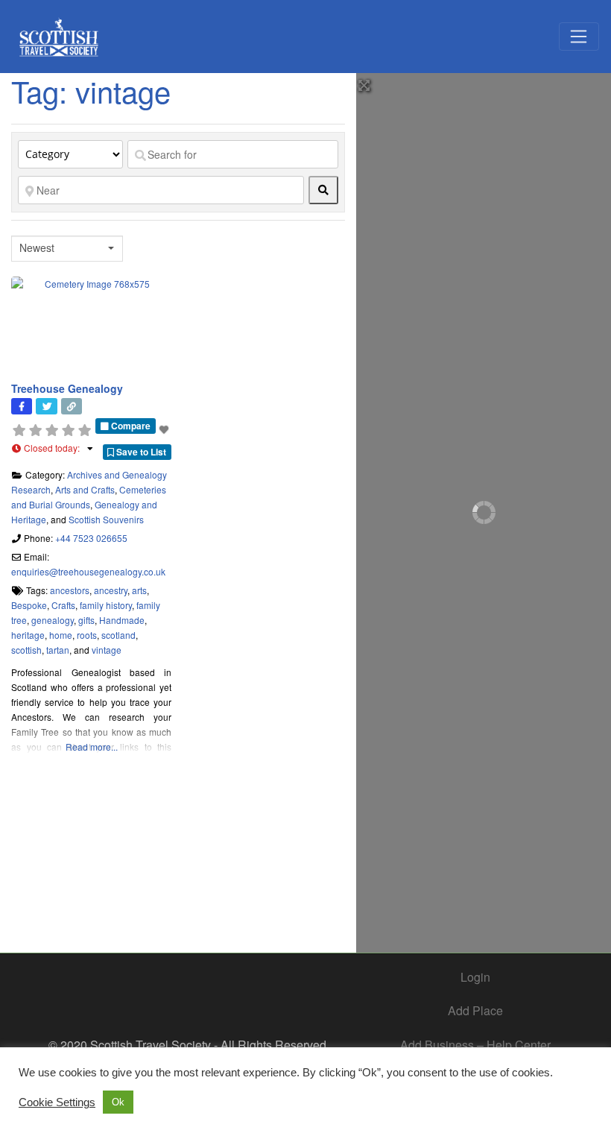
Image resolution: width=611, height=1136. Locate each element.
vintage (106, 649)
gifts (86, 619)
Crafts (63, 605)
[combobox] (67, 249)
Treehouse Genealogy (67, 388)
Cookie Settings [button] (57, 1102)
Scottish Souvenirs (106, 519)
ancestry (110, 590)
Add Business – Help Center (475, 1044)
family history (106, 605)
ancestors (69, 590)
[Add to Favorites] (165, 429)
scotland (118, 634)
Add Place (475, 1010)
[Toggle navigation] (579, 36)
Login (475, 976)
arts (139, 590)
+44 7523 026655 (91, 537)
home (60, 634)
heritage (28, 634)
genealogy (52, 619)
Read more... (92, 746)
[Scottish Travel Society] (59, 34)
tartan (57, 649)
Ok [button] (118, 1102)
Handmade (122, 619)
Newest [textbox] (36, 248)
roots (87, 634)
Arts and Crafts (85, 489)
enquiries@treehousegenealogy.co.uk (88, 571)
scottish (26, 649)
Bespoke (29, 605)
